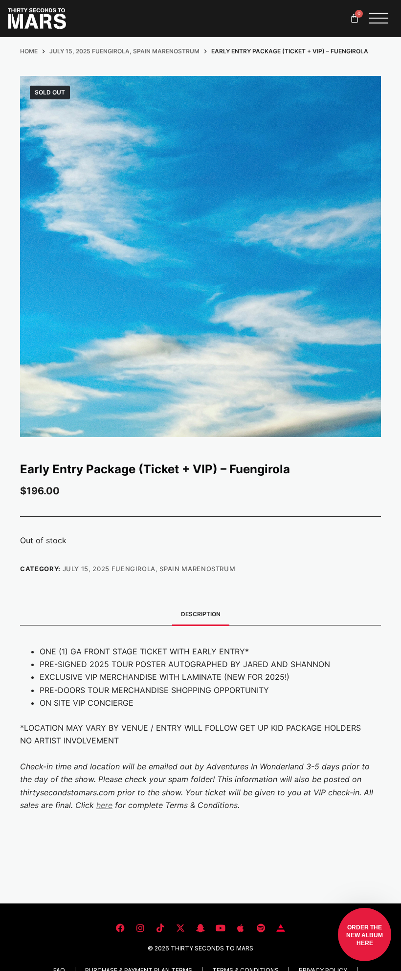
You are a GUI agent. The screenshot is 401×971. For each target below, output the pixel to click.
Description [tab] (201, 614)
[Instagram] (140, 928)
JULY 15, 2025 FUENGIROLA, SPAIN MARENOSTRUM (149, 569)
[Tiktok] (160, 928)
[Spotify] (260, 928)
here (104, 805)
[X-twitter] (180, 928)
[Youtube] (220, 928)
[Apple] (240, 928)
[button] (364, 934)
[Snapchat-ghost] (200, 928)
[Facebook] (120, 928)
